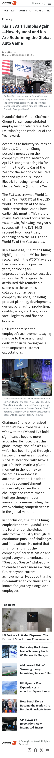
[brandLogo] (9, 3)
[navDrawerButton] (49, 3)
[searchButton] (43, 3)
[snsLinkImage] (29, 750)
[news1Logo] (9, 742)
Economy (7, 19)
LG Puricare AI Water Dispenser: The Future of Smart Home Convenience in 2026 (27, 639)
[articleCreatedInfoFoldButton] (33, 55)
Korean (36, 3)
